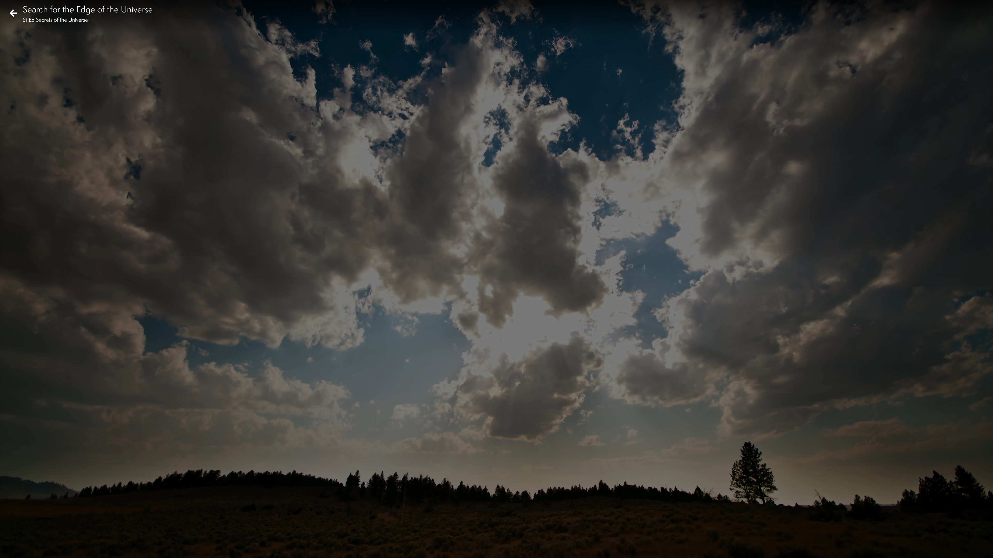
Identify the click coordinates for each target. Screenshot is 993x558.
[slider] (495, 541)
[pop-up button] (968, 550)
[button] (8, 550)
